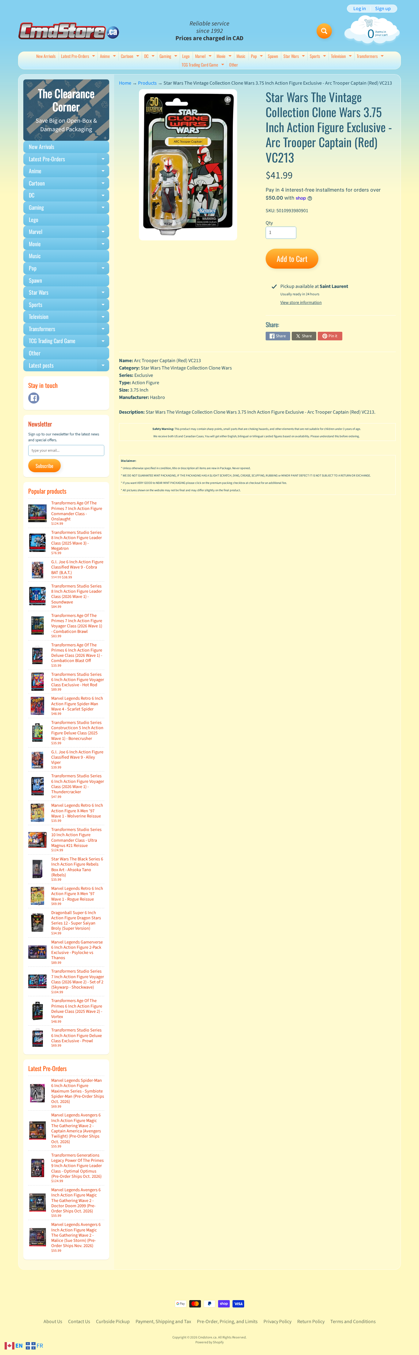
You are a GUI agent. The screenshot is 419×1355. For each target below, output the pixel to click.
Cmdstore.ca (207, 1337)
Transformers (371, 56)
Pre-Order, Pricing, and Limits (227, 1321)
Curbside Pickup (113, 1321)
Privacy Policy (277, 1321)
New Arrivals (46, 56)
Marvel (204, 56)
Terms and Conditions (353, 1321)
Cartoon (131, 56)
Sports (319, 56)
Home (125, 83)
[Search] (324, 31)
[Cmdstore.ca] (68, 30)
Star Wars (294, 56)
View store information (301, 303)
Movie (225, 56)
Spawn (273, 56)
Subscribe (44, 465)
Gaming (169, 56)
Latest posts (69, 366)
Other (233, 64)
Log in (359, 8)
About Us (53, 1321)
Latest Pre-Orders (79, 56)
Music (240, 56)
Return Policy (311, 1321)
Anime (108, 56)
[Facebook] (33, 398)
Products (147, 83)
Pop (257, 56)
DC (150, 56)
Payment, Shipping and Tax (163, 1321)
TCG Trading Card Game (204, 65)
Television (342, 56)
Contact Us (79, 1321)
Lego (186, 56)
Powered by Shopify (209, 1342)
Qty (269, 223)
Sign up (383, 8)
